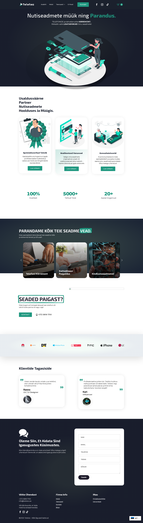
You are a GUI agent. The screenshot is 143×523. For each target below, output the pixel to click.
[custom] (97, 4)
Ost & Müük (97, 502)
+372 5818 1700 (45, 315)
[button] (21, 260)
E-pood (70, 4)
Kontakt (59, 504)
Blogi (58, 507)
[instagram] (23, 512)
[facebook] (20, 512)
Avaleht (43, 4)
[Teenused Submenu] (64, 4)
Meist (51, 4)
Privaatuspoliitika (99, 499)
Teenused (59, 4)
